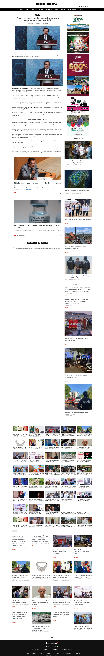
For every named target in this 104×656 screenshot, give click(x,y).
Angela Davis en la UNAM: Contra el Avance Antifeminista (52, 474)
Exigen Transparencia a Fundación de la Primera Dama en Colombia (68, 500)
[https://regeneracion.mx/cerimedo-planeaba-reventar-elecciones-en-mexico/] (36, 522)
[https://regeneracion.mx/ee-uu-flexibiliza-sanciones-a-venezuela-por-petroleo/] (52, 444)
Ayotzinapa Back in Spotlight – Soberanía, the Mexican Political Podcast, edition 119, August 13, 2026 (68, 513)
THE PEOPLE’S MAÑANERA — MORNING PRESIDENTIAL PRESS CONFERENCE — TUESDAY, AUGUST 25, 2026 (20, 500)
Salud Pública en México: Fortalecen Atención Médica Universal (83, 487)
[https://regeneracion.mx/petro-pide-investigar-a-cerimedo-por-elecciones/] (68, 444)
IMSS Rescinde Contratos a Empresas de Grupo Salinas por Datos (36, 500)
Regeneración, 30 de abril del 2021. (21, 88)
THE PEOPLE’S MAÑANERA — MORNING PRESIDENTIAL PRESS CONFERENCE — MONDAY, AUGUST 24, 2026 (52, 513)
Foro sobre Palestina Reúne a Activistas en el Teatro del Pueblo (84, 461)
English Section (73, 9)
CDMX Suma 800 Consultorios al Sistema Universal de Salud (68, 487)
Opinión (56, 9)
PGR (39, 242)
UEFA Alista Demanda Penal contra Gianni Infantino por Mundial (83, 448)
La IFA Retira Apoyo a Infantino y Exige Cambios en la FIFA (20, 487)
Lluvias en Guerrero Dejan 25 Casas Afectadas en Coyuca (35, 487)
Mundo (41, 9)
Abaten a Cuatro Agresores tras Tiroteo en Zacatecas (84, 474)
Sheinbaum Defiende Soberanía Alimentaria (78, 219)
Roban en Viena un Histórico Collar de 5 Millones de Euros (19, 448)
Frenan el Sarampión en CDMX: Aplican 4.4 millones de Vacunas (68, 474)
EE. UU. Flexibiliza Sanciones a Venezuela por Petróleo (52, 448)
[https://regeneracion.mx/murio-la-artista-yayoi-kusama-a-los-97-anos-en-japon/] (36, 470)
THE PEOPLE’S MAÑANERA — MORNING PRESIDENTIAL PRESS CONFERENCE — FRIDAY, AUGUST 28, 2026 (76, 302)
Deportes (63, 9)
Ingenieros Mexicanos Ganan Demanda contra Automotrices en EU (52, 526)
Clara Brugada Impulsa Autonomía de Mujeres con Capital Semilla (35, 461)
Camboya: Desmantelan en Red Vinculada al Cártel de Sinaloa (84, 526)
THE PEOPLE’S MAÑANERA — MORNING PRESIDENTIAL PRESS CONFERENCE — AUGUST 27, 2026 (52, 461)
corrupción (31, 242)
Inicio (21, 9)
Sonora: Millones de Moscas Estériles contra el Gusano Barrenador (83, 500)
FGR (36, 242)
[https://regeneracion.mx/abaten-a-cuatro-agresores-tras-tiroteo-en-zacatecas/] (84, 470)
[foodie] (78, 113)
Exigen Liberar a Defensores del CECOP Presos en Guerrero (52, 435)
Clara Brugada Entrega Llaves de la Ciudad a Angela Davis (20, 461)
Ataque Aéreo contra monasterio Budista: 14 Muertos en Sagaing (68, 526)
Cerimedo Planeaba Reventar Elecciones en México (36, 526)
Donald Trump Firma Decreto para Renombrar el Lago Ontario (35, 448)
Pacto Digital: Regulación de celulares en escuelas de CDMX (20, 513)
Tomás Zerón (44, 242)
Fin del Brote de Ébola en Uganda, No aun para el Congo (20, 474)
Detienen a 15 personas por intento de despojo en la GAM (52, 500)
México (28, 9)
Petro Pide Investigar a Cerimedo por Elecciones (67, 448)
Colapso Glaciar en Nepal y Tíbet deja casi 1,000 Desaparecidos (67, 461)
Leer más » (66, 166)
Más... (14, 531)
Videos (82, 9)
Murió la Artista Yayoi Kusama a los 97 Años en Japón (36, 474)
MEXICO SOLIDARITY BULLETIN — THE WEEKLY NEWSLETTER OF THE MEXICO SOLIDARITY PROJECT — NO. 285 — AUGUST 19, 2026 (20, 526)
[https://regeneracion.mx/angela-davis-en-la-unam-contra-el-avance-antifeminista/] (52, 470)
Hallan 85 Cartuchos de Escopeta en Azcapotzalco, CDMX (67, 435)
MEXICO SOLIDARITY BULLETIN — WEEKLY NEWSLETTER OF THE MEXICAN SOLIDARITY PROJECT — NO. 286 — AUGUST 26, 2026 (78, 290)
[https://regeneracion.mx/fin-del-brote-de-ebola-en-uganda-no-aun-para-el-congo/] (20, 470)
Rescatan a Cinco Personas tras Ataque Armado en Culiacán (84, 435)
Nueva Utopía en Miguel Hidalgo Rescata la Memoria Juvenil (52, 487)
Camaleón (48, 9)
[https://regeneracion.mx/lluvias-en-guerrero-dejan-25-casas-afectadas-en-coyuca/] (36, 483)
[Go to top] (101, 653)
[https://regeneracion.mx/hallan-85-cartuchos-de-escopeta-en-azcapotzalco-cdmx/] (68, 431)
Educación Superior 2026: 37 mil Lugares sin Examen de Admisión (36, 513)
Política (34, 9)
